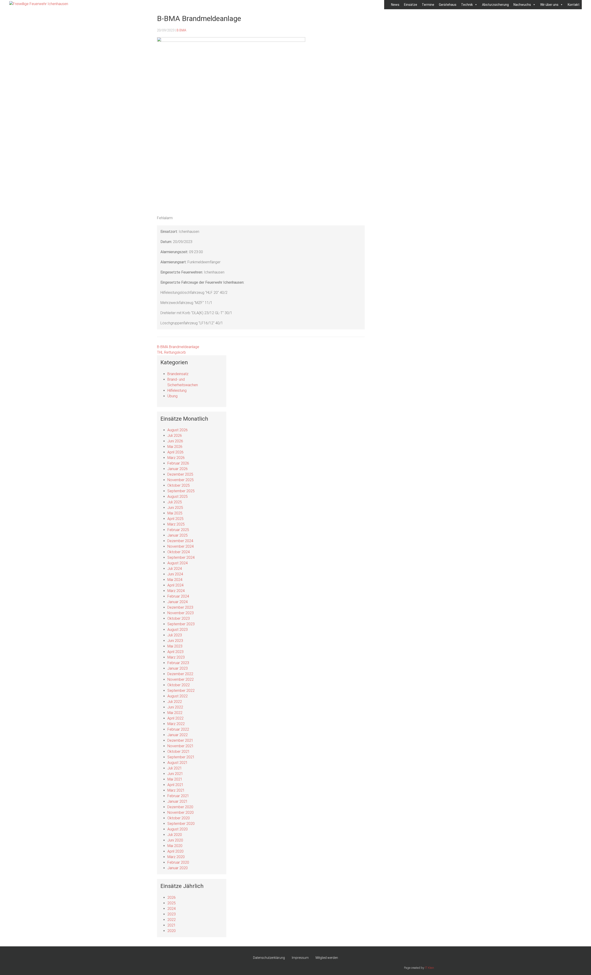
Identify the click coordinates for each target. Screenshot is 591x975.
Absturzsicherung (495, 4)
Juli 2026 (174, 435)
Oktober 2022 (178, 685)
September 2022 (181, 690)
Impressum (300, 958)
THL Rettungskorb (171, 352)
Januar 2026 (177, 469)
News (395, 4)
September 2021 (181, 757)
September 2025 (181, 491)
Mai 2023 (174, 646)
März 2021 (176, 790)
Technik (467, 4)
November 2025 (180, 480)
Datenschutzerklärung (269, 958)
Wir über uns (549, 4)
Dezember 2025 (180, 474)
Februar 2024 (178, 596)
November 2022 (180, 679)
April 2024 (175, 585)
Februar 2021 (178, 796)
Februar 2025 (178, 530)
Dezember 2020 (180, 807)
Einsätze (410, 4)
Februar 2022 (178, 729)
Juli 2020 (174, 834)
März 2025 (176, 524)
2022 (171, 919)
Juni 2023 (175, 640)
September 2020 (181, 823)
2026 (171, 897)
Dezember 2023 (180, 607)
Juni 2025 (175, 507)
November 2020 (180, 812)
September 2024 (181, 557)
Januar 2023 (177, 668)
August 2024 (177, 563)
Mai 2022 (174, 713)
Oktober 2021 (178, 751)
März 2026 (176, 458)
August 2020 (177, 829)
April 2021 (175, 785)
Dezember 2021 (180, 740)
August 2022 (177, 696)
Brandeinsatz (177, 374)
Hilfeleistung (177, 390)
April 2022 (175, 718)
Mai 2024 (174, 579)
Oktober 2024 (178, 552)
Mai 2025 (174, 513)
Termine (428, 4)
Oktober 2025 (178, 485)
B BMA (181, 30)
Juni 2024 (175, 574)
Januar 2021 (177, 801)
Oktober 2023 (178, 618)
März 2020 (176, 857)
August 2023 (177, 629)
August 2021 (177, 762)
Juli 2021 (174, 768)
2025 (171, 903)
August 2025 (177, 496)
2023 (171, 914)
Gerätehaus (447, 4)
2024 (171, 908)
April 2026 (175, 452)
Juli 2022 (174, 701)
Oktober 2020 (178, 818)
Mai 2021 (174, 779)
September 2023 (181, 624)
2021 (171, 925)
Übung (172, 396)
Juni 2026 (175, 441)
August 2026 (177, 430)
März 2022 (176, 724)
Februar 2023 (178, 663)
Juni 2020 (175, 840)
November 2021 (180, 746)
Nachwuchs (522, 4)
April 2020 (175, 851)
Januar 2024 (177, 602)
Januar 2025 (177, 535)
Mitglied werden (327, 958)
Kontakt (573, 4)
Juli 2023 (174, 635)
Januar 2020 (177, 868)
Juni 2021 (175, 773)
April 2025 (175, 518)
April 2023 (175, 652)
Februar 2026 (178, 463)
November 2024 (180, 546)
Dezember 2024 (180, 541)
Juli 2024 (174, 568)
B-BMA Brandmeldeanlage (178, 347)
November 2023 (180, 613)
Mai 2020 (174, 846)
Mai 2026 (174, 446)
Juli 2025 (174, 502)
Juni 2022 (175, 707)
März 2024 (176, 591)
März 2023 (176, 657)
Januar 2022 (177, 735)
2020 (171, 931)
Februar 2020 (178, 862)
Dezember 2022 (180, 674)
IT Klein (429, 967)
